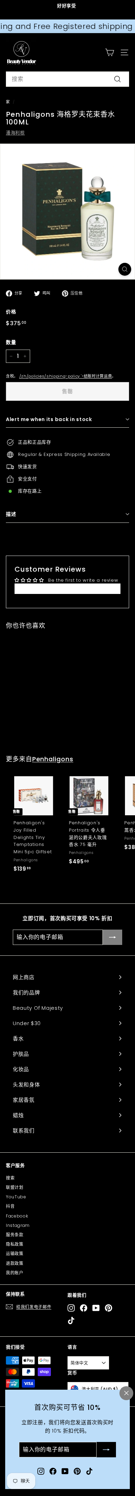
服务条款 (15, 1235)
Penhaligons (52, 759)
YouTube (16, 1197)
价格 (11, 311)
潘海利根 (15, 132)
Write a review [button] (67, 588)
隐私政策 (15, 1244)
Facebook (17, 1216)
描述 (11, 514)
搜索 (10, 1178)
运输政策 (15, 1254)
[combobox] (67, 79)
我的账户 (15, 1273)
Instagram (18, 1225)
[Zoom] (124, 269)
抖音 (10, 1206)
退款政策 (15, 1263)
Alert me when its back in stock (49, 419)
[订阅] (106, 1450)
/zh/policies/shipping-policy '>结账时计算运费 (65, 376)
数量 (11, 342)
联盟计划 (15, 1187)
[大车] (109, 52)
